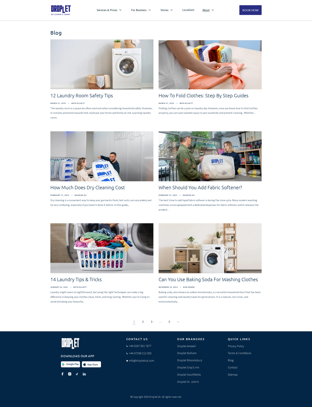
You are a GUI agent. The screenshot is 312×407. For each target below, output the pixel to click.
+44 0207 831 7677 (140, 346)
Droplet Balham (186, 353)
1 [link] (134, 322)
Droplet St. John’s (188, 382)
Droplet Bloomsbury (189, 360)
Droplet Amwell (186, 346)
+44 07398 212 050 (140, 353)
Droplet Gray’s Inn (188, 368)
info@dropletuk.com (141, 361)
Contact (232, 368)
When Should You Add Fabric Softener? (200, 187)
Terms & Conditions (239, 353)
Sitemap (233, 375)
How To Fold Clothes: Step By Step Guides (203, 95)
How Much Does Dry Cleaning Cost (87, 187)
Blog (231, 360)
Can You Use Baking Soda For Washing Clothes (208, 279)
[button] (110, 10)
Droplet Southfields (189, 375)
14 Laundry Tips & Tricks (76, 279)
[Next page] (178, 321)
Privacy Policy (236, 346)
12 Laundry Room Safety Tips (81, 95)
